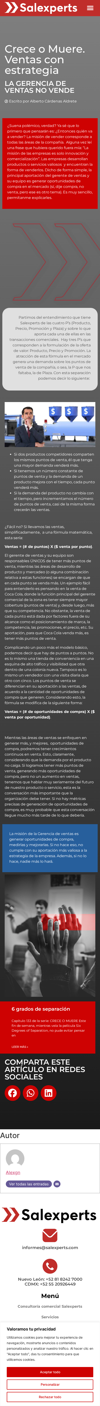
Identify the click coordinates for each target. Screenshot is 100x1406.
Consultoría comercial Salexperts (50, 1306)
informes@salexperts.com (50, 1247)
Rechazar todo (50, 1397)
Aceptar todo (50, 1372)
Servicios (50, 1317)
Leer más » (20, 1046)
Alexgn (13, 1172)
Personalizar (50, 1384)
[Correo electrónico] (56, 1184)
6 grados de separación (41, 1009)
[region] (50, 1364)
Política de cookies (51, 1359)
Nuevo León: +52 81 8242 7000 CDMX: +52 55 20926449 (50, 1282)
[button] (90, 8)
